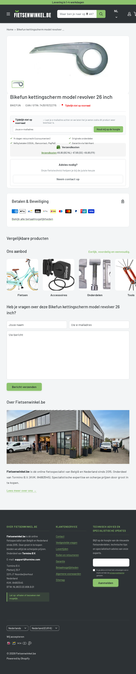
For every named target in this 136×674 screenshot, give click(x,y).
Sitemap (60, 579)
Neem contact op (68, 179)
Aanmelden (105, 583)
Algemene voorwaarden (68, 573)
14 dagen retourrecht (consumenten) (31, 138)
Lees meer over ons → (21, 490)
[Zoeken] (101, 14)
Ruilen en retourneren (67, 554)
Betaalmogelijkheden (67, 567)
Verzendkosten (49, 152)
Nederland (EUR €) (42, 628)
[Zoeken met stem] (87, 14)
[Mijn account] (129, 14)
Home (10, 29)
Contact (60, 536)
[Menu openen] (8, 14)
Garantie (60, 561)
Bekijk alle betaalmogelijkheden (32, 219)
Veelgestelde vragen (66, 542)
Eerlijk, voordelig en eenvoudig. (109, 251)
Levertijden (62, 548)
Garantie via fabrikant (83, 143)
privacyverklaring (117, 573)
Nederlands (14, 628)
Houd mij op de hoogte (108, 129)
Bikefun (15, 105)
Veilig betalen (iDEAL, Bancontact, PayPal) (34, 143)
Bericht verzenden (24, 387)
